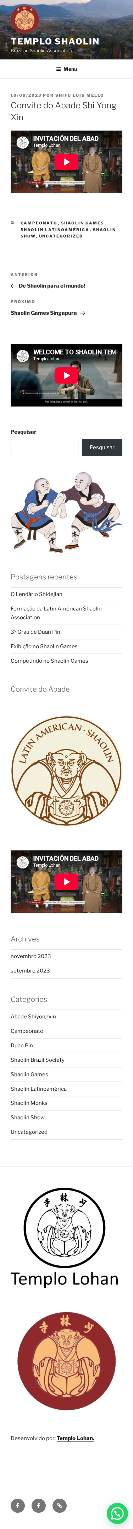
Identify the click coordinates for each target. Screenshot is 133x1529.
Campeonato (39, 223)
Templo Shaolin (55, 41)
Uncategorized (61, 236)
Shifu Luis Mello (79, 95)
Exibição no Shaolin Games (44, 646)
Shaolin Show (28, 1117)
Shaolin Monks (29, 1103)
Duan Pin (22, 1045)
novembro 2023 (31, 956)
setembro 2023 (30, 971)
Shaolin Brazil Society (38, 1060)
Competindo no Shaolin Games (49, 661)
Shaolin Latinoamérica (55, 229)
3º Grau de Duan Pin (35, 632)
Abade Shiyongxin (33, 1016)
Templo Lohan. (75, 1438)
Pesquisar (24, 432)
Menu (70, 69)
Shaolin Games (83, 223)
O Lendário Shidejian (36, 594)
